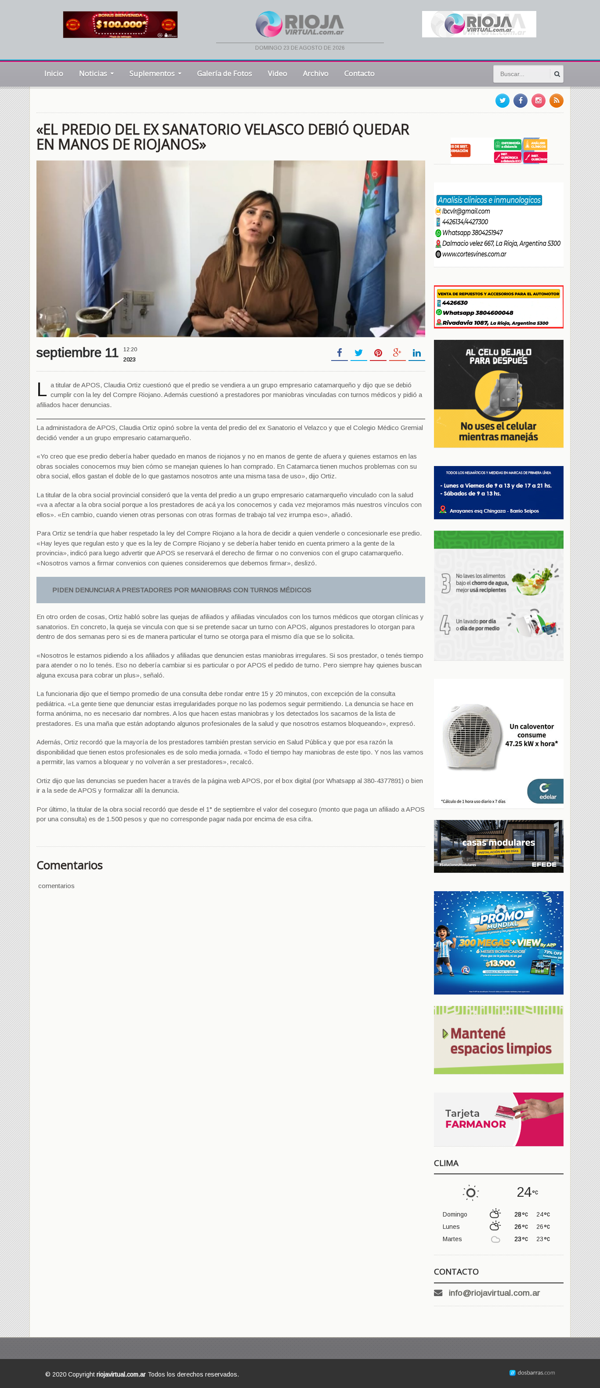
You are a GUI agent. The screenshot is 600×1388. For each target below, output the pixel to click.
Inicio (53, 73)
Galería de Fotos (224, 73)
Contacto (359, 73)
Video (277, 73)
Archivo (316, 73)
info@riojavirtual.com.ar (494, 1292)
